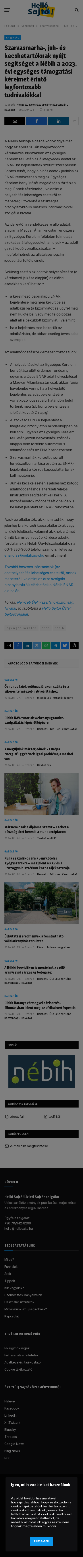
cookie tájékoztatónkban (29, 1506)
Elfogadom (41, 1541)
